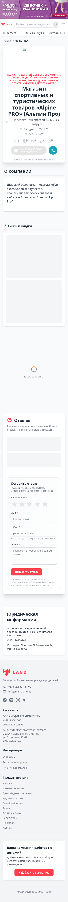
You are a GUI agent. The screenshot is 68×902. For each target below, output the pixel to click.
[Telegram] (5, 700)
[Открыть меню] (64, 24)
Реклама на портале (15, 762)
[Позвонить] (53, 150)
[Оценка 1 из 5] (14, 504)
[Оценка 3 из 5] (29, 504)
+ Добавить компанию (34, 872)
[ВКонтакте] (11, 700)
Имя (14, 513)
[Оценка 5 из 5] (44, 504)
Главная (7, 40)
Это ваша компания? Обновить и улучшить (34, 159)
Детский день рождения (17, 793)
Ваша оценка (20, 497)
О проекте (9, 756)
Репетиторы (10, 818)
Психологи (9, 822)
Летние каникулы (33, 33)
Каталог (11, 33)
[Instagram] (18, 700)
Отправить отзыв (26, 571)
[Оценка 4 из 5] (37, 504)
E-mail (15, 527)
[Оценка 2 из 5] (21, 504)
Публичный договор (15, 768)
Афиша (7, 808)
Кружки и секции (13, 798)
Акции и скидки (12, 813)
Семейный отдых (13, 803)
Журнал (7, 827)
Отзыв (16, 544)
